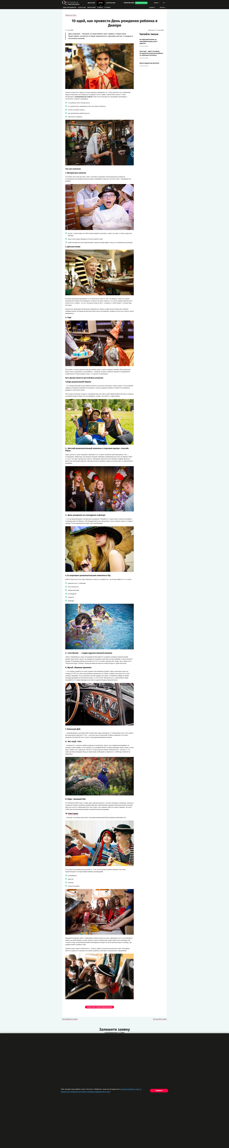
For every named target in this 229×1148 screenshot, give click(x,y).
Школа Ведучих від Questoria (149, 63)
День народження (69, 7)
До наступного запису (160, 1019)
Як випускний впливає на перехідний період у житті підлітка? (148, 41)
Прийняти (159, 1090)
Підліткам (82, 7)
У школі (100, 7)
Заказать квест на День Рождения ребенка (99, 1007)
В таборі (108, 7)
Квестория (73, 813)
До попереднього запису (70, 1019)
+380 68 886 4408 (128, 3)
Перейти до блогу (70, 15)
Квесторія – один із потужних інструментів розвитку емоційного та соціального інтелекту (151, 53)
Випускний (91, 7)
